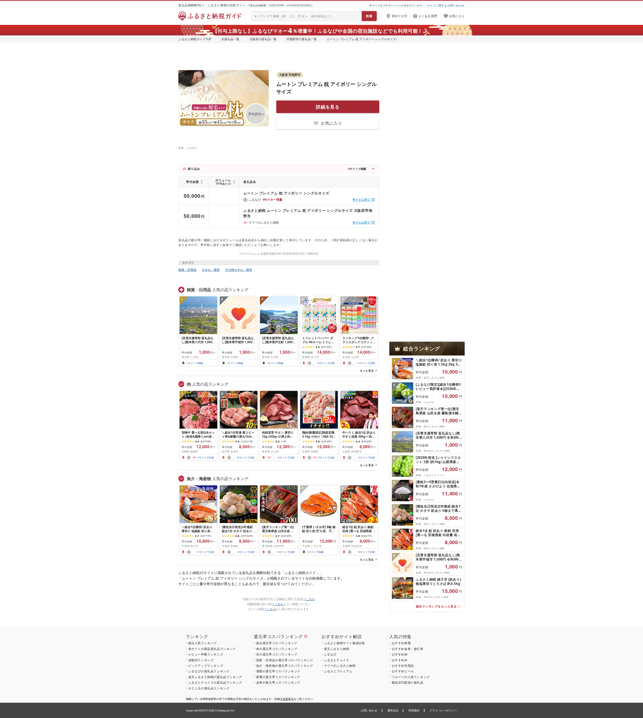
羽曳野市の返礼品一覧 (302, 39)
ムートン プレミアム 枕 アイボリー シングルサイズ (286, 193)
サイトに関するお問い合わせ (446, 5)
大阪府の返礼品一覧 (263, 39)
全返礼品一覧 (230, 39)
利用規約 (413, 710)
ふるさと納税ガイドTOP (194, 39)
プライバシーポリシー (443, 710)
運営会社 (392, 710)
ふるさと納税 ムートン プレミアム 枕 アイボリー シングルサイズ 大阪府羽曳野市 (307, 213)
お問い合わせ (369, 710)
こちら (310, 599)
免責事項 (288, 699)
